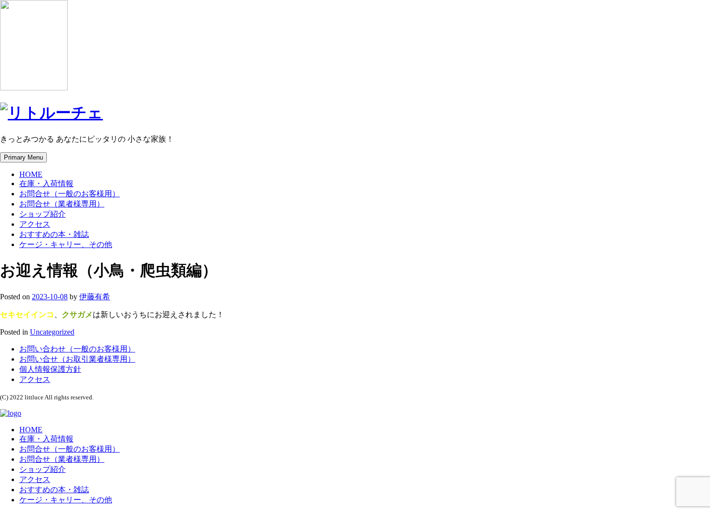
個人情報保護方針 (50, 369)
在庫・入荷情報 (46, 183)
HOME (31, 174)
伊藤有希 (94, 297)
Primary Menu (23, 157)
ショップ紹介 (42, 214)
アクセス (34, 224)
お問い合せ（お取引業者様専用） (77, 359)
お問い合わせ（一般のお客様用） (77, 349)
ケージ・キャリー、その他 (65, 244)
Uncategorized (52, 332)
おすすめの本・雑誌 (54, 234)
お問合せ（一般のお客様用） (69, 194)
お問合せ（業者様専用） (61, 204)
